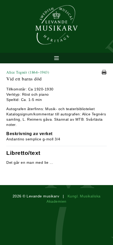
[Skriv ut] (104, 72)
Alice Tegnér (27, 72)
